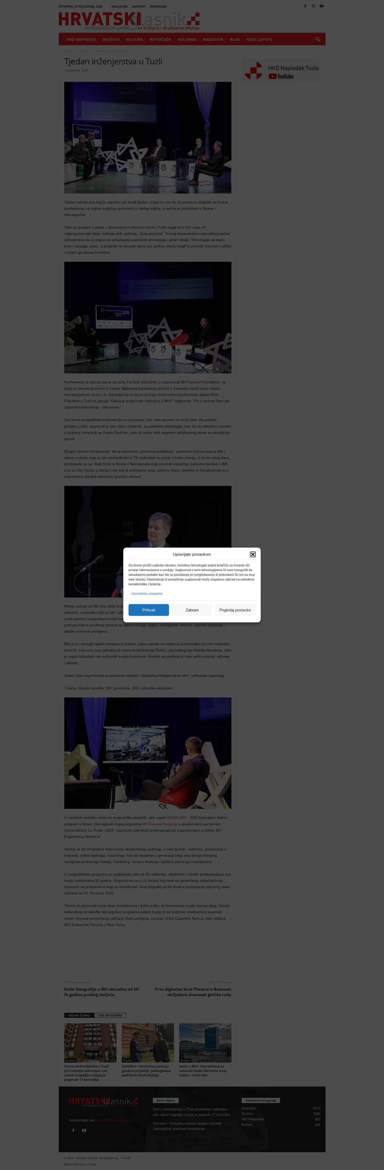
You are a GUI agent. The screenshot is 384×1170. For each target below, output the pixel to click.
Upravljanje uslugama (146, 593)
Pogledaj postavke (235, 610)
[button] (252, 554)
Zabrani (192, 610)
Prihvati (148, 610)
